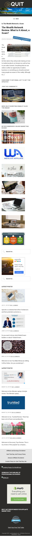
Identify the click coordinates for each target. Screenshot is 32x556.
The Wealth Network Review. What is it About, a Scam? (16, 30)
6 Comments (16, 330)
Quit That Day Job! (16, 5)
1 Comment (15, 305)
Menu (17, 18)
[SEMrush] (5, 478)
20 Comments (17, 412)
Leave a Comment (22, 38)
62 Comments (16, 356)
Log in (19, 534)
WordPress (14, 534)
